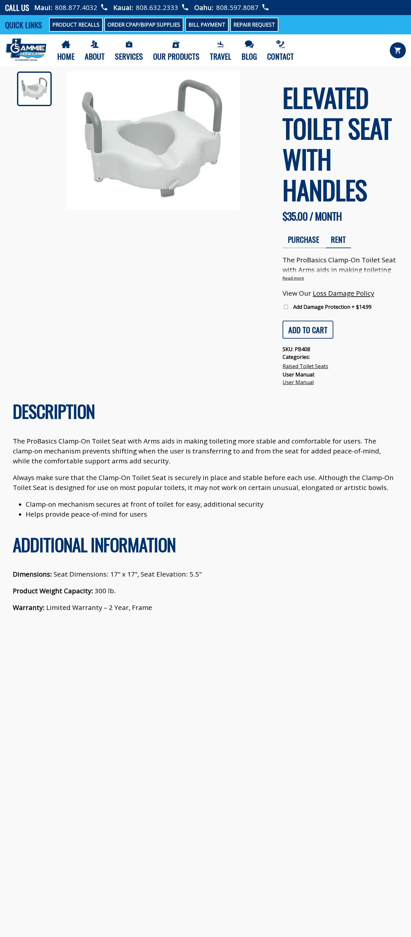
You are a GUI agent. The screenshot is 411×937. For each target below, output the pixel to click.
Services (129, 56)
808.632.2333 (157, 7)
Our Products (176, 56)
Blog (249, 56)
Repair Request (254, 24)
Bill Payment (206, 24)
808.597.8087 (237, 7)
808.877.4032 (76, 7)
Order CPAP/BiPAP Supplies (144, 24)
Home (65, 56)
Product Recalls (76, 24)
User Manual (298, 382)
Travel (220, 56)
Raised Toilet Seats (305, 366)
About (95, 56)
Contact (280, 56)
